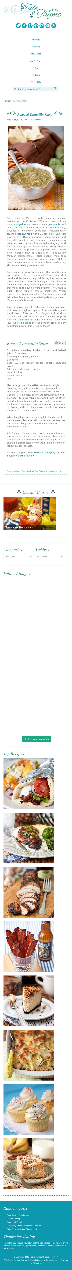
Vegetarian (50, 471)
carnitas (60, 307)
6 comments (36, 120)
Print (61, 343)
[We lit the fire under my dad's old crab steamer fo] (36, 601)
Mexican (30, 471)
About (36, 46)
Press (36, 75)
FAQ (36, 68)
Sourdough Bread (14, 1222)
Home (36, 39)
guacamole (54, 224)
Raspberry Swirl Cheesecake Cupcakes (24, 1226)
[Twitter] (18, 25)
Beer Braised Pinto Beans (18, 1215)
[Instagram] (42, 25)
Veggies (59, 471)
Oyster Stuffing (13, 1219)
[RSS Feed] (53, 25)
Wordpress (37, 1263)
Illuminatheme (51, 1260)
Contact (36, 61)
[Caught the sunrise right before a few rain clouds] (36, 715)
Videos (36, 82)
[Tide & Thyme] (32, 17)
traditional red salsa (29, 319)
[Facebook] (24, 25)
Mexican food (24, 233)
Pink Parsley (27, 455)
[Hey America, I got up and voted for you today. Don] (36, 639)
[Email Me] (48, 25)
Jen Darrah (22, 1260)
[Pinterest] (36, 25)
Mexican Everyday (44, 452)
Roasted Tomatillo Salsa (34, 114)
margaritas (20, 224)
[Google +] (30, 25)
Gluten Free (20, 101)
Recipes (36, 53)
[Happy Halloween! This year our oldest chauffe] (36, 677)
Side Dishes (40, 471)
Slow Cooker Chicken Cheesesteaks (22, 1229)
